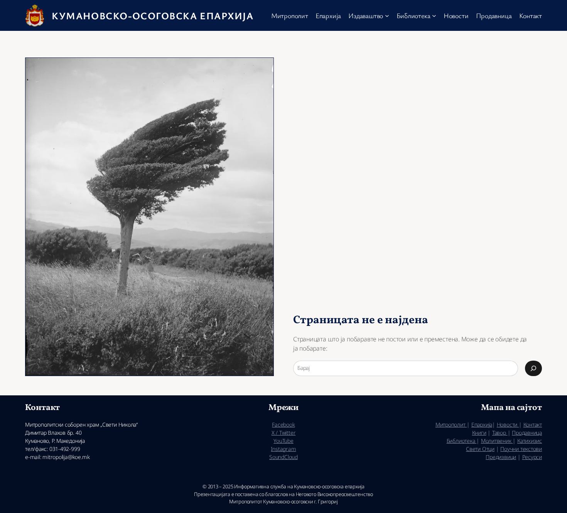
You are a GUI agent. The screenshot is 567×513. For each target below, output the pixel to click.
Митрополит (451, 424)
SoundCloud (283, 457)
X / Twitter (284, 432)
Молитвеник (497, 440)
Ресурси (532, 457)
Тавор (500, 432)
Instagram (283, 448)
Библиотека (462, 440)
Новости (508, 424)
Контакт (532, 424)
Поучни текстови (521, 448)
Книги (479, 432)
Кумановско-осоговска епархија (152, 15)
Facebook (283, 424)
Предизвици (501, 457)
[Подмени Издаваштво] (387, 16)
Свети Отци (480, 448)
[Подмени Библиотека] (434, 16)
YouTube (283, 440)
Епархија (481, 424)
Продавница (527, 432)
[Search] (533, 368)
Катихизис (529, 440)
